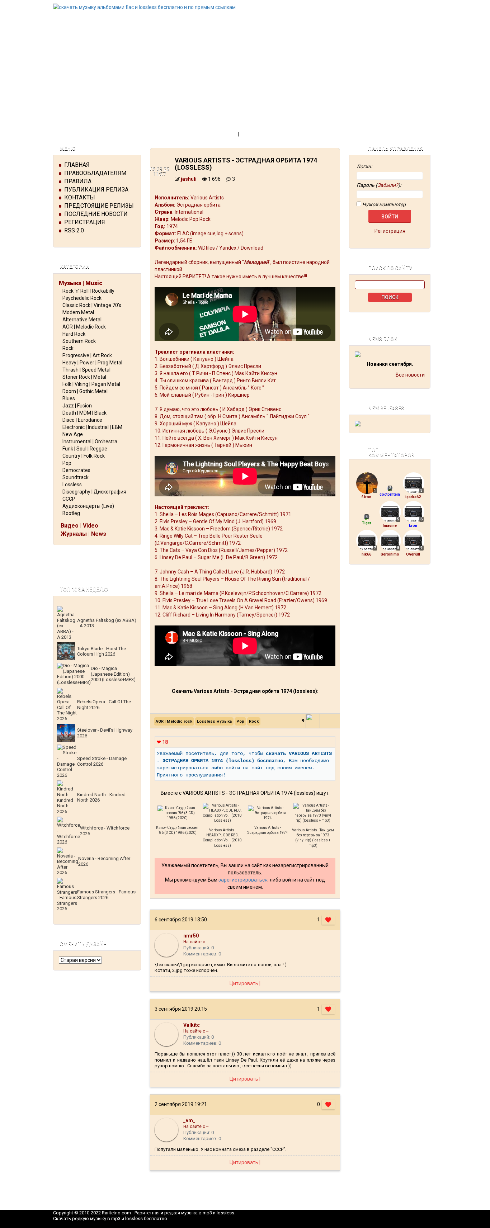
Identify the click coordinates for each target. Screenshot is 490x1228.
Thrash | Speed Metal (86, 370)
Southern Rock (79, 341)
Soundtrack (75, 477)
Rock (68, 348)
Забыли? (387, 185)
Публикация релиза (96, 189)
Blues (68, 398)
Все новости (410, 375)
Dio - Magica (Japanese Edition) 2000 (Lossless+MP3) (113, 674)
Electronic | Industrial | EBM (92, 427)
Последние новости (96, 214)
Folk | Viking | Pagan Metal (91, 384)
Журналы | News (83, 533)
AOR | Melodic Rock (84, 327)
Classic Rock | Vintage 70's (91, 305)
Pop (66, 463)
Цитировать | (245, 983)
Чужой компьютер (383, 204)
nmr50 (191, 936)
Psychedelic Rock (82, 298)
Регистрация (84, 222)
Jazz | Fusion (77, 405)
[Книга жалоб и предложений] (389, 590)
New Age (72, 434)
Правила (77, 181)
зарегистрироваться (243, 880)
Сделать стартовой (211, 134)
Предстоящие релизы (99, 205)
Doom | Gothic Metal (85, 391)
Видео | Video (79, 525)
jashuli (189, 179)
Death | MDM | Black (84, 413)
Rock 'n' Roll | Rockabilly (88, 291)
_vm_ (189, 1120)
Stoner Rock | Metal (84, 377)
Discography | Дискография (94, 492)
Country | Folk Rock (83, 456)
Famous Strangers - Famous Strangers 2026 (106, 894)
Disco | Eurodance (82, 420)
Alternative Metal (82, 319)
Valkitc (191, 1025)
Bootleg (71, 513)
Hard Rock (73, 334)
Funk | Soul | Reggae (84, 449)
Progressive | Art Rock (87, 355)
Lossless (72, 484)
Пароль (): (379, 185)
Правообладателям (95, 173)
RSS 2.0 (74, 230)
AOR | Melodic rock (174, 721)
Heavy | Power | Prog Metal (92, 362)
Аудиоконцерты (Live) (88, 506)
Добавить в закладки (269, 134)
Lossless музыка (214, 721)
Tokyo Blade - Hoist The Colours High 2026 (101, 651)
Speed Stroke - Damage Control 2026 (102, 761)
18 (162, 742)
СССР (68, 499)
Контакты (79, 197)
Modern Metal (78, 312)
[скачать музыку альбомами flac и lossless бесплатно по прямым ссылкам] (245, 7)
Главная (77, 164)
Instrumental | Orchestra (89, 441)
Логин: (364, 166)
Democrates (76, 470)
